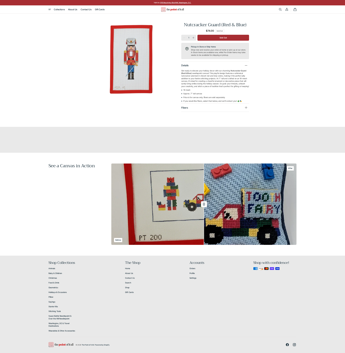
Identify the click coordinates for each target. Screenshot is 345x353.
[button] (280, 9)
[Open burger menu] (50, 9)
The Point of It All (88, 345)
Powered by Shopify (102, 345)
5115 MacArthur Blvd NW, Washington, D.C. (175, 3)
